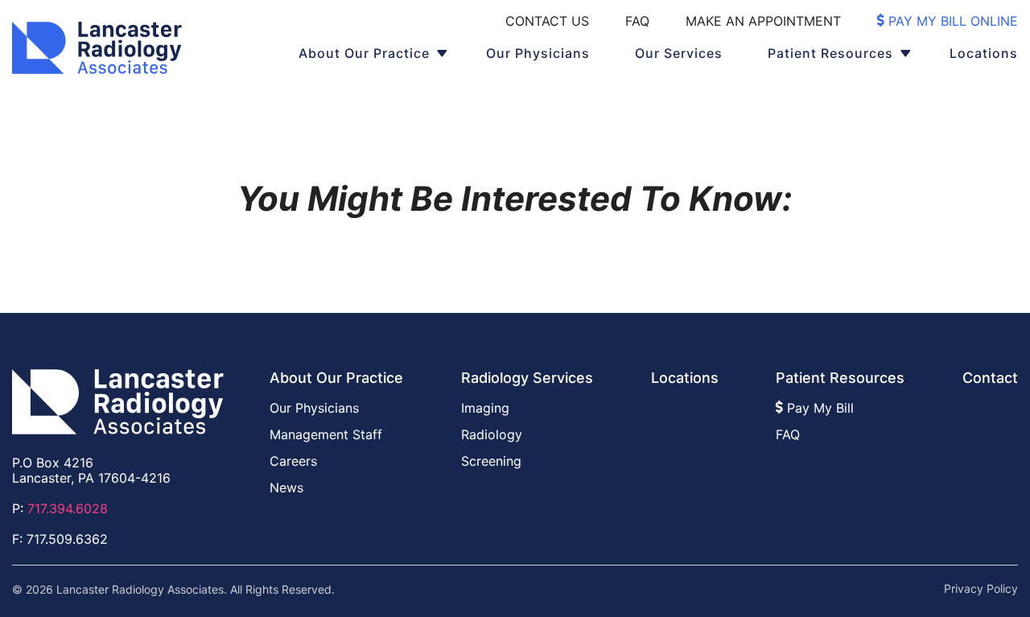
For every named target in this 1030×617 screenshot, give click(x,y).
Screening (491, 461)
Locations (984, 53)
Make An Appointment (763, 21)
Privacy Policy (981, 588)
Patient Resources (830, 53)
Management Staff (326, 434)
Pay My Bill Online (951, 21)
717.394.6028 (67, 508)
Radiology (491, 434)
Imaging (485, 408)
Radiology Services (527, 377)
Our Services (679, 53)
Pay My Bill (818, 408)
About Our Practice (364, 53)
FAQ (637, 21)
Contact (990, 377)
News (286, 487)
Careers (293, 461)
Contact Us (547, 21)
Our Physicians (538, 53)
